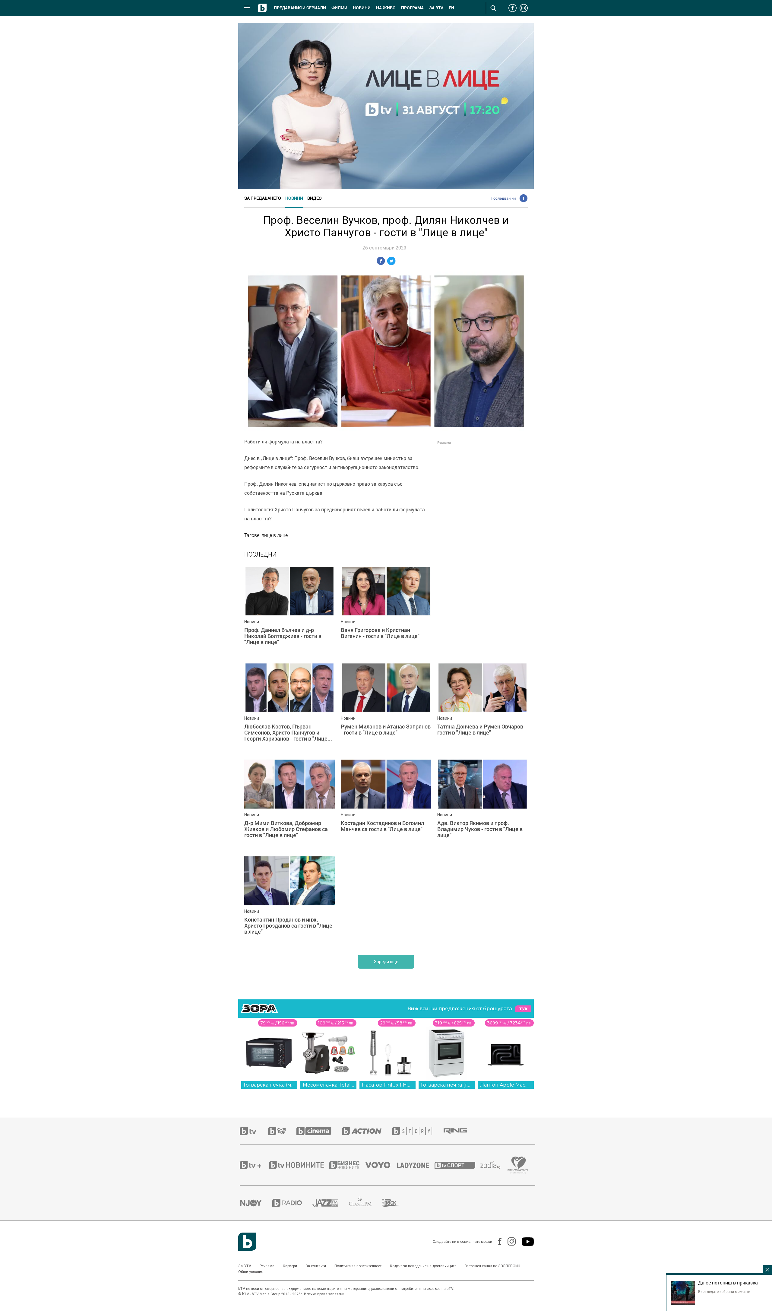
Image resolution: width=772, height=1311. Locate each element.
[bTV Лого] (247, 1242)
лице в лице (274, 535)
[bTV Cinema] (319, 1131)
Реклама (267, 1266)
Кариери (290, 1266)
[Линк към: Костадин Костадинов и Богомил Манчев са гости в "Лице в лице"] (386, 804)
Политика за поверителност (357, 1266)
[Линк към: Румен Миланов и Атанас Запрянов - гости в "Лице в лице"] (386, 707)
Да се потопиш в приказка (728, 1282)
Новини (362, 7)
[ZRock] (396, 1203)
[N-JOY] (256, 1203)
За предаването (262, 198)
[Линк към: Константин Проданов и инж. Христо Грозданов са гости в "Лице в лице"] (289, 900)
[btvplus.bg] (254, 1165)
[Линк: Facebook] (496, 1241)
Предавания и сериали (300, 7)
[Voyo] (381, 1165)
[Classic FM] (365, 1203)
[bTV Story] (417, 1131)
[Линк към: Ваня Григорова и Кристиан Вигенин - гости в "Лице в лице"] (386, 611)
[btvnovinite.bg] (298, 1165)
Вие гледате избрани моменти (724, 1291)
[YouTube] (525, 1242)
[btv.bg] (254, 1131)
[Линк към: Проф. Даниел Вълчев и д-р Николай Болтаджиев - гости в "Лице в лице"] (289, 611)
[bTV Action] (367, 1131)
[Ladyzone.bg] (416, 1165)
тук (523, 1009)
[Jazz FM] (330, 1203)
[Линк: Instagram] (508, 1241)
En (451, 7)
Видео (314, 198)
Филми (339, 7)
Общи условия (250, 1272)
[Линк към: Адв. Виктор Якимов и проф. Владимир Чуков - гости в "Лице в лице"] (482, 804)
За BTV (244, 1266)
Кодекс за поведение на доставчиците (423, 1266)
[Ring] (460, 1131)
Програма (412, 7)
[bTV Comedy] (282, 1131)
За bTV (436, 7)
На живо (386, 7)
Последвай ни (503, 198)
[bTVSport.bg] (457, 1165)
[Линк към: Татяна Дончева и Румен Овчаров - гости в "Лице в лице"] (482, 707)
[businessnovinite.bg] (347, 1165)
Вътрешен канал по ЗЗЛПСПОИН (492, 1266)
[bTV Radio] (292, 1203)
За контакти (315, 1266)
